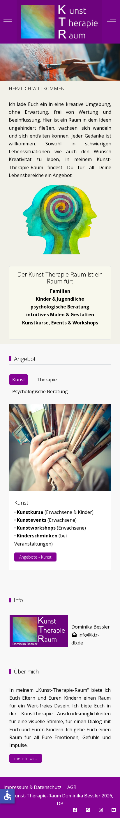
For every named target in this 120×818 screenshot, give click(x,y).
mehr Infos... (25, 758)
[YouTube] (114, 810)
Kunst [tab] (18, 379)
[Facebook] (75, 810)
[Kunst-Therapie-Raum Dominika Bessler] (59, 22)
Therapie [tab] (47, 379)
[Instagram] (101, 810)
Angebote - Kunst (35, 557)
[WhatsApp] (88, 810)
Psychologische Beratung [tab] (40, 391)
